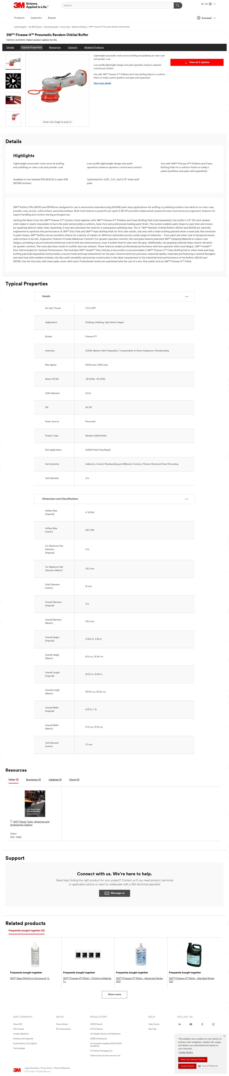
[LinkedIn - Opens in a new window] (179, 1024)
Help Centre (153, 1024)
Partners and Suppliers (23, 1039)
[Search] (178, 5)
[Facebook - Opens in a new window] (202, 1024)
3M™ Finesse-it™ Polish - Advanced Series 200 (139, 980)
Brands (52, 18)
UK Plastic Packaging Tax (101, 1051)
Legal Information (32, 1068)
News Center (62, 1024)
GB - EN (204, 4)
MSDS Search (96, 1024)
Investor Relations (21, 1034)
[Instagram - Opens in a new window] (213, 1024)
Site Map (152, 1029)
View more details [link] (102, 83)
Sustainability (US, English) (25, 1044)
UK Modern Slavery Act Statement (105, 1034)
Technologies (19, 1048)
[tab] (13, 779)
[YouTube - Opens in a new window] (190, 1024)
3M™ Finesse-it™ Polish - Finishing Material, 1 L (87, 980)
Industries (36, 18)
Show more (114, 994)
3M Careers (18, 1029)
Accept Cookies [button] (187, 1066)
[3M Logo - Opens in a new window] (31, 5)
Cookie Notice (186, 1052)
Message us (118, 893)
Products (19, 18)
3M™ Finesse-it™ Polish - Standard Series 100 (191, 980)
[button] (208, 1066)
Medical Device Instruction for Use (105, 1056)
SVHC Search (96, 1029)
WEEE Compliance (98, 1039)
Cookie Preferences (62, 1068)
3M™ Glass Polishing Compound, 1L (30, 978)
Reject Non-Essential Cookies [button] (193, 1060)
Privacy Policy (46, 1068)
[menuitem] (10, 47)
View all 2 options (199, 62)
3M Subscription (63, 1029)
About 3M (17, 1024)
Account (206, 18)
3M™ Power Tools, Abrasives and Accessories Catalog (29, 823)
